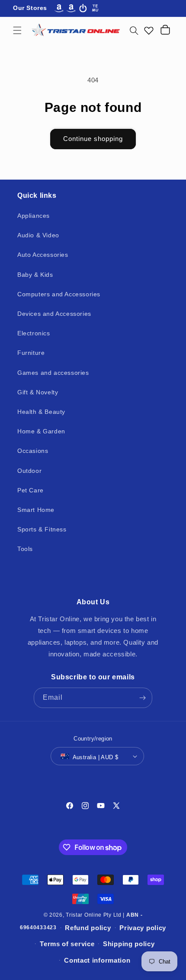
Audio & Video (38, 235)
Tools (25, 548)
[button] (17, 30)
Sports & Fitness (42, 529)
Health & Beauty (41, 411)
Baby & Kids (35, 274)
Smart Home (36, 509)
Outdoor (29, 470)
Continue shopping (93, 138)
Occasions (32, 450)
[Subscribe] (142, 698)
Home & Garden (41, 431)
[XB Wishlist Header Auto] (149, 30)
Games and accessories (53, 372)
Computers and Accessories (58, 294)
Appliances (33, 215)
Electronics (33, 333)
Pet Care (30, 490)
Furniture (31, 352)
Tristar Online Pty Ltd (93, 915)
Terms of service (67, 943)
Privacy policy (142, 927)
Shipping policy (129, 943)
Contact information (97, 960)
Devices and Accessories (54, 313)
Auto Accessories (42, 254)
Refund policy (88, 927)
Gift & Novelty (37, 392)
